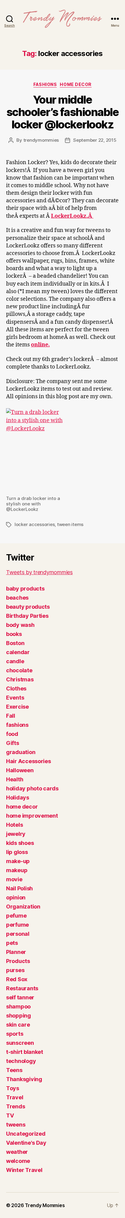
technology (21, 1061)
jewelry (15, 834)
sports (14, 1034)
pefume (16, 915)
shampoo (18, 1006)
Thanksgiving (24, 1079)
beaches (17, 597)
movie (14, 879)
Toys (12, 1088)
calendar (18, 652)
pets (12, 943)
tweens (15, 1124)
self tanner (20, 997)
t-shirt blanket (24, 1052)
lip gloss (17, 852)
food (12, 734)
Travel (14, 1097)
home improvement (32, 816)
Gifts (12, 743)
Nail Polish (19, 888)
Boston (15, 643)
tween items (70, 524)
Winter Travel (24, 1170)
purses (15, 970)
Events (15, 697)
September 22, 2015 (94, 140)
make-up (18, 861)
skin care (18, 1024)
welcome (18, 1161)
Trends (15, 1106)
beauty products (28, 607)
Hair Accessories (28, 761)
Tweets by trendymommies (39, 572)
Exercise (17, 706)
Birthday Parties (27, 616)
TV (10, 1115)
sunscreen (20, 1043)
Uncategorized (26, 1133)
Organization (23, 906)
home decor (75, 84)
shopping (18, 1015)
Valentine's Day (26, 1143)
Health (14, 779)
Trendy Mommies (45, 1205)
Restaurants (22, 988)
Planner (16, 952)
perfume (17, 925)
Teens (14, 1070)
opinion (15, 897)
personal (17, 934)
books (14, 634)
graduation (20, 752)
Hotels (14, 825)
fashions (45, 84)
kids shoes (20, 843)
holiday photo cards (32, 788)
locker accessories (35, 524)
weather (17, 1152)
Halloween (20, 770)
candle (15, 661)
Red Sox (16, 979)
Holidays (17, 797)
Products (18, 961)
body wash (20, 625)
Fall (10, 716)
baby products (25, 588)
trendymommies (41, 140)
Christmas (20, 679)
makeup (16, 870)
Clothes (16, 688)
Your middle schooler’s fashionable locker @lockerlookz (62, 112)
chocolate (19, 670)
